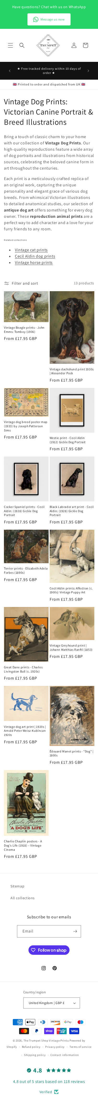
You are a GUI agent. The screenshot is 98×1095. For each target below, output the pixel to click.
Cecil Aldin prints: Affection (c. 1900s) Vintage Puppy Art (71, 590)
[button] (10, 45)
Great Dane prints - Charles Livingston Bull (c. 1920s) (23, 669)
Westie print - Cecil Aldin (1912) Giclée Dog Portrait (68, 440)
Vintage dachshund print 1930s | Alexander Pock (72, 371)
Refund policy (31, 1047)
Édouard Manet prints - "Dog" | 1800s (72, 753)
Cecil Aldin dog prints (35, 256)
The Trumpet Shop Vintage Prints (46, 1040)
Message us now (53, 19)
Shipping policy (35, 1055)
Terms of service (80, 1047)
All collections (22, 898)
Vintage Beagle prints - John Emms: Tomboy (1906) (24, 330)
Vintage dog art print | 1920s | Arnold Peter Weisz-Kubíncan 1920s (25, 731)
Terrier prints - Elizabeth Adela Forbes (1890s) (26, 570)
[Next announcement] (88, 71)
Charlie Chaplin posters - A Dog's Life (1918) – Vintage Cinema (23, 845)
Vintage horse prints (34, 262)
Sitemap (17, 886)
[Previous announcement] (9, 71)
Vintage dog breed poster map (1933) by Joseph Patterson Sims (26, 426)
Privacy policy (55, 1047)
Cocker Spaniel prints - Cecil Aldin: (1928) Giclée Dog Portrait (24, 511)
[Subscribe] (75, 931)
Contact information (64, 1055)
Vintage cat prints (31, 250)
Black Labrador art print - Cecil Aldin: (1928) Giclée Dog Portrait (72, 511)
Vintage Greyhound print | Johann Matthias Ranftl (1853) (71, 647)
